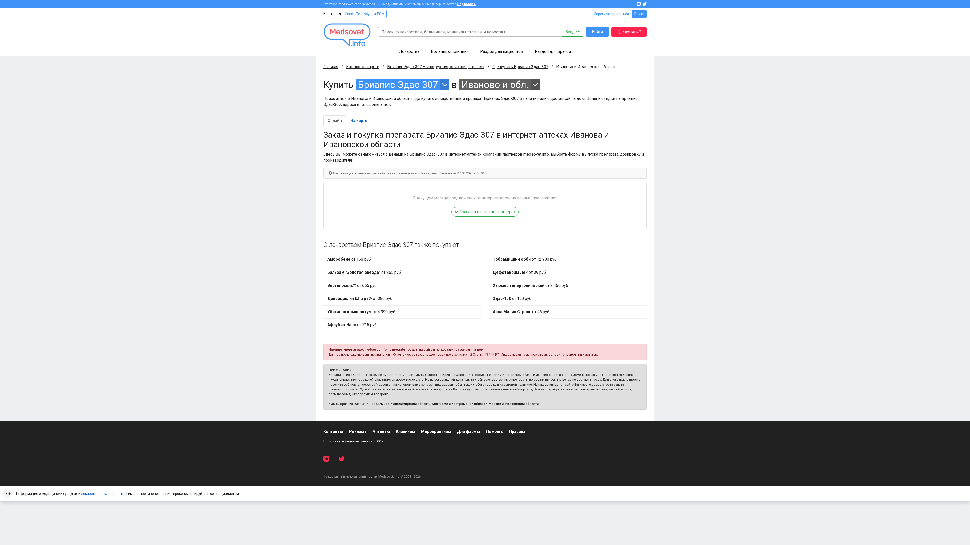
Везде (571, 31)
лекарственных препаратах (104, 494)
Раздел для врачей (553, 51)
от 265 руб (364, 272)
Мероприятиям (436, 431)
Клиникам (405, 431)
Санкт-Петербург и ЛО (363, 14)
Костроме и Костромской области (459, 404)
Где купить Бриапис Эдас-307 (520, 66)
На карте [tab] (358, 120)
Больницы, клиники (450, 51)
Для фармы (468, 431)
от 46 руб (521, 311)
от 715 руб (352, 324)
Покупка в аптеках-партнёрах (487, 211)
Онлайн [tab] (335, 120)
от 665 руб (352, 285)
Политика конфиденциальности (347, 441)
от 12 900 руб (525, 259)
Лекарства (409, 51)
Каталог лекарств (362, 66)
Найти (597, 31)
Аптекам (381, 431)
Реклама (358, 431)
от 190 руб (512, 298)
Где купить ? (629, 31)
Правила (517, 431)
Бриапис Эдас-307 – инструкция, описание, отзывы (435, 66)
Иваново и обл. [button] (495, 84)
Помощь (494, 431)
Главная (330, 66)
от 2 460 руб (530, 285)
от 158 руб (349, 259)
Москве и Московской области (514, 404)
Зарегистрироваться (611, 14)
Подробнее (466, 4)
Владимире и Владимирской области (400, 404)
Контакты (333, 431)
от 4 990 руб (361, 311)
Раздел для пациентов (501, 51)
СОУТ (381, 441)
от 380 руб (359, 298)
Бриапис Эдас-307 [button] (398, 84)
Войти (639, 14)
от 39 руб (519, 272)
